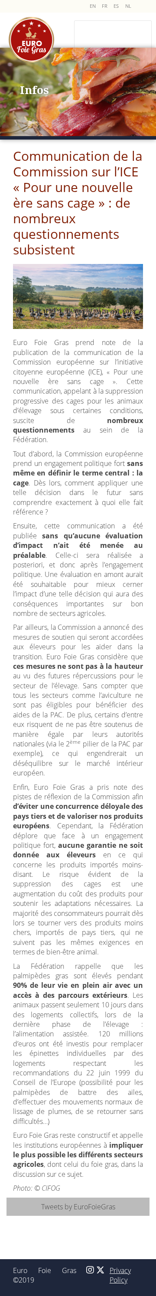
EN (93, 6)
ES (116, 6)
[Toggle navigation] (113, 59)
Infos (34, 89)
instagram (90, 1277)
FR (104, 6)
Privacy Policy (120, 1275)
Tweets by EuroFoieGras (78, 1206)
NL (128, 6)
